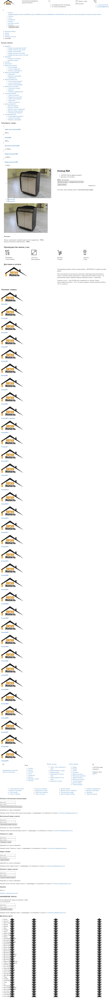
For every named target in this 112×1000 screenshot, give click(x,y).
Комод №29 (4, 703)
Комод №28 (4, 689)
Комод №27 (4, 675)
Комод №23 (4, 618)
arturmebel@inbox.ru (103, 7)
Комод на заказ (54, 772)
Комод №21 (4, 589)
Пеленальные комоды (15, 112)
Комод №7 (4, 389)
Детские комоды (13, 60)
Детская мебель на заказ (57, 770)
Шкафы (10, 14)
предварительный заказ (76, 182)
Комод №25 (4, 646)
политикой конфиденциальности (68, 813)
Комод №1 (4, 304)
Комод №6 (4, 375)
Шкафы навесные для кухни (16, 50)
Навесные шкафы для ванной (17, 48)
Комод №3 (8, 137)
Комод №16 (4, 518)
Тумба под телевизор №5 (12, 129)
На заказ (10, 16)
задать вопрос (62, 184)
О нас (10, 18)
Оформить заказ (13, 27)
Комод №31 (4, 732)
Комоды (15, 14)
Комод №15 (4, 504)
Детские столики (13, 107)
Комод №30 (4, 718)
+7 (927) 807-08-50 (102, 5)
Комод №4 (4, 347)
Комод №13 (4, 475)
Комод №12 (4, 461)
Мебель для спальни (66, 14)
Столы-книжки (12, 67)
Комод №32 (4, 746)
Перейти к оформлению (9, 893)
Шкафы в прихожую (14, 51)
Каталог (30, 770)
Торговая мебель (96, 14)
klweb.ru (94, 774)
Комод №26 (4, 661)
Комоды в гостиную (14, 58)
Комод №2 (4, 318)
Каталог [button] (10, 12)
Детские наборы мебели (15, 111)
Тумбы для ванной (91, 794)
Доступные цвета (63, 182)
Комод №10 (4, 432)
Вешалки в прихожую (14, 76)
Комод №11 (4, 447)
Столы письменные (14, 83)
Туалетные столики (14, 88)
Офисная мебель (55, 14)
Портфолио (11, 19)
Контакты (11, 25)
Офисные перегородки (15, 85)
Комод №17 (4, 532)
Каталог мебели (73, 764)
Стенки (19, 14)
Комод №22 (4, 604)
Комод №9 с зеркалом (8, 418)
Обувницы (12, 78)
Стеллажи (24, 14)
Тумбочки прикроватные (15, 92)
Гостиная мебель (77, 14)
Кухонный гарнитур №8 (12, 145)
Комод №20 (4, 575)
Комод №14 (4, 489)
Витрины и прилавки (14, 119)
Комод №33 (4, 761)
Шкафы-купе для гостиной (16, 53)
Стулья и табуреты (14, 69)
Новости (10, 21)
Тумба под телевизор (14, 99)
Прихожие (11, 74)
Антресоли (11, 100)
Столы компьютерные (15, 81)
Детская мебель (86, 14)
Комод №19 (4, 561)
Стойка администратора (16, 116)
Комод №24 (4, 632)
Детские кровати (13, 105)
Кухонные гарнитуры (15, 71)
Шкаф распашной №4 (11, 162)
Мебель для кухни (32, 14)
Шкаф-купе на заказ (56, 781)
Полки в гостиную (14, 102)
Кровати (11, 90)
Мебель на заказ (51, 764)
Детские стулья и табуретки (16, 109)
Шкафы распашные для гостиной (18, 55)
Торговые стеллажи (14, 118)
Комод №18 (4, 546)
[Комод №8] (29, 183)
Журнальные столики (15, 97)
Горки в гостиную (13, 95)
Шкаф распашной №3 (11, 154)
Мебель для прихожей (43, 14)
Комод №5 (4, 361)
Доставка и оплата (13, 23)
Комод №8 (4, 404)
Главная (30, 768)
